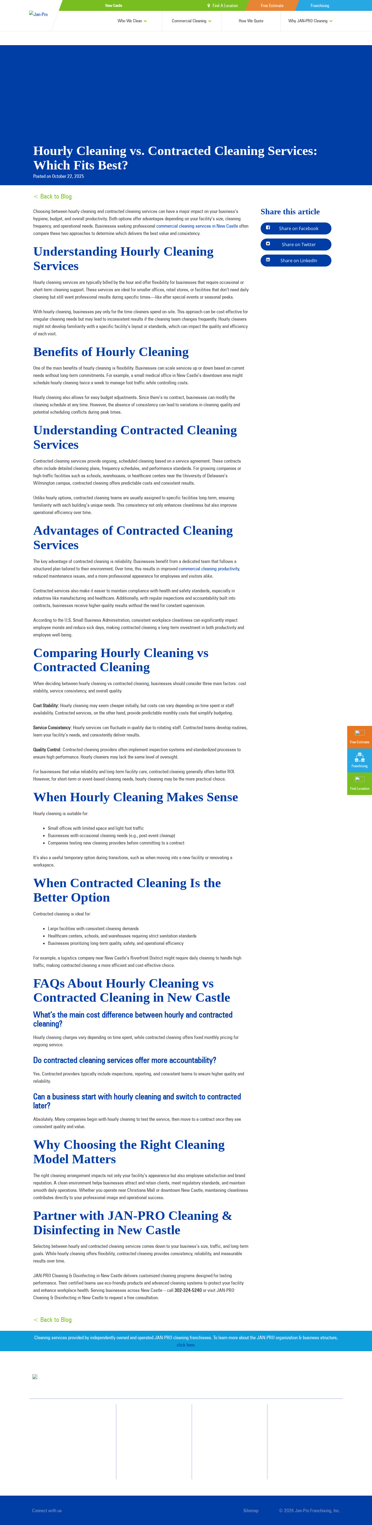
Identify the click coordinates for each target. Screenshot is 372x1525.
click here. (186, 1345)
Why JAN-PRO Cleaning (308, 20)
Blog (218, 1455)
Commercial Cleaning (189, 20)
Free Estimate (272, 5)
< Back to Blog (52, 196)
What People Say (149, 1455)
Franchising (320, 5)
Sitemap (250, 1510)
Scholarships (224, 1465)
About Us (221, 1416)
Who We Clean (130, 20)
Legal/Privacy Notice (305, 1445)
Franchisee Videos (227, 1445)
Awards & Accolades (230, 1426)
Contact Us (298, 1426)
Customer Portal (302, 1455)
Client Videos (224, 1435)
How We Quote (251, 20)
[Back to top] (356, 1509)
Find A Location (225, 5)
